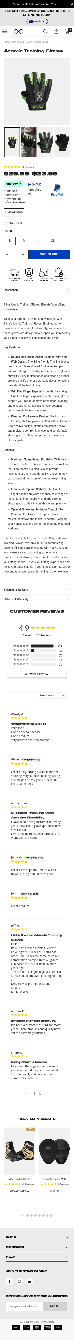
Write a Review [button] (38, 674)
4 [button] (35, 1215)
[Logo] (24, 31)
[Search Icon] (45, 31)
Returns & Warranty (16, 599)
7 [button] (47, 1215)
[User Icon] (56, 31)
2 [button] (27, 1215)
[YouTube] (29, 1281)
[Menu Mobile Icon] (4, 31)
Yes (53, 4)
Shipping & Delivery (16, 590)
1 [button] (23, 1215)
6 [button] (43, 1215)
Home (6, 42)
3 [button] (31, 1215)
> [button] (47, 1093)
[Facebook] (9, 1281)
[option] (37, 91)
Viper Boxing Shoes (19, 1179)
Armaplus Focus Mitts (54, 1179)
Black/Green (14, 212)
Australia (37, 22)
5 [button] (39, 1215)
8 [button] (51, 1215)
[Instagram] (19, 1281)
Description (11, 290)
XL (53, 241)
